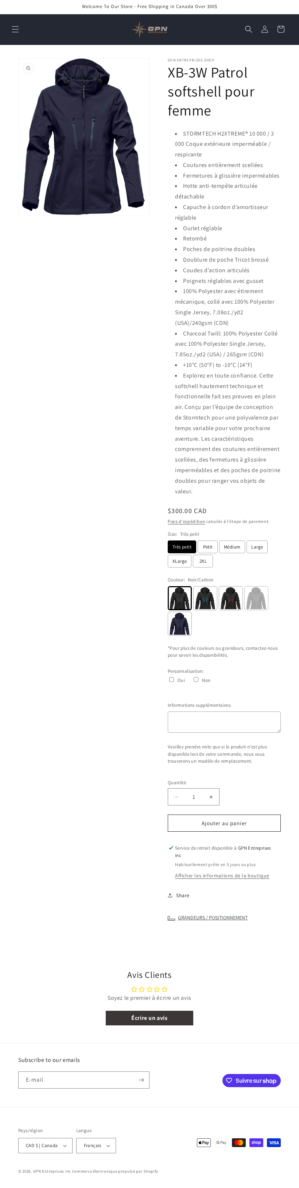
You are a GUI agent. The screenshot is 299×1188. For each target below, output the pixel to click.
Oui (181, 680)
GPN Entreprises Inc (52, 1171)
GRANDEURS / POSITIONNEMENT (213, 917)
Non (206, 680)
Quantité (177, 782)
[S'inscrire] (141, 1080)
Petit (208, 547)
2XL (203, 561)
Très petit (181, 547)
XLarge (179, 561)
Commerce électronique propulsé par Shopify (115, 1171)
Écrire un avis (149, 1018)
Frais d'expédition (186, 521)
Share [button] (183, 895)
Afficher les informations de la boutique (222, 875)
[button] (15, 29)
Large (257, 547)
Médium (232, 547)
